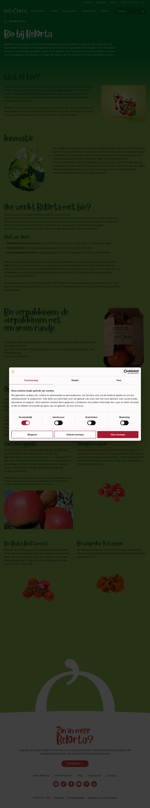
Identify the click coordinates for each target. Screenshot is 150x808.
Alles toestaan (118, 434)
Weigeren (32, 434)
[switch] (58, 422)
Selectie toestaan (75, 434)
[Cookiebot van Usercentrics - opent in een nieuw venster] (126, 372)
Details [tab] (75, 380)
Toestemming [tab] (31, 380)
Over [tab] (118, 380)
